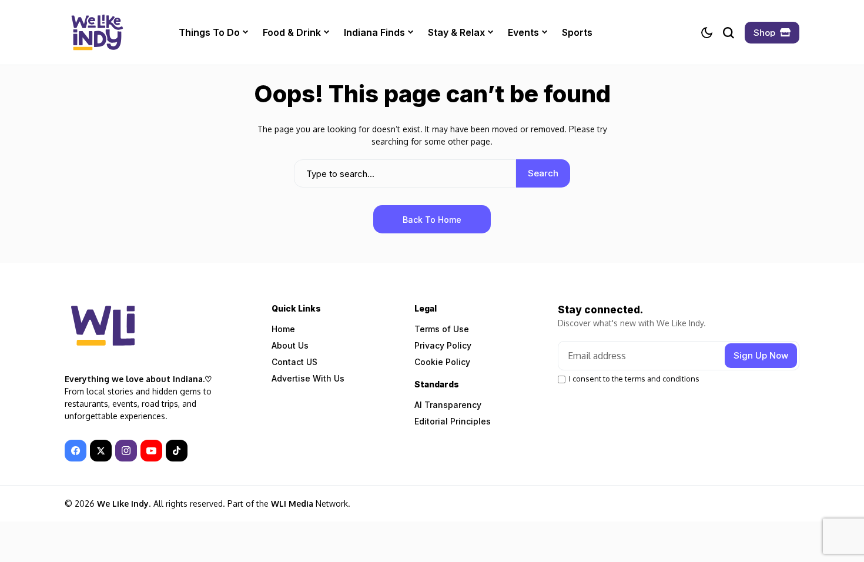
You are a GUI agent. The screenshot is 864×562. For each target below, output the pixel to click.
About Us (290, 345)
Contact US (294, 362)
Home (283, 329)
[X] (101, 450)
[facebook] (75, 450)
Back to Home (432, 220)
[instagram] (126, 450)
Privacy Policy (442, 345)
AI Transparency (447, 405)
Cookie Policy (442, 362)
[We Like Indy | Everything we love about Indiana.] (97, 32)
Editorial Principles (452, 421)
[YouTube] (151, 450)
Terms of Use (441, 329)
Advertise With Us (308, 378)
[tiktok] (176, 450)
